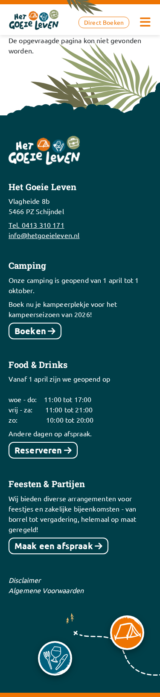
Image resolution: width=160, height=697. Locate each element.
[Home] (34, 18)
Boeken (30, 330)
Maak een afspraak (54, 545)
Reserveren (38, 450)
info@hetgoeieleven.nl (44, 235)
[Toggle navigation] (145, 22)
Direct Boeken (104, 22)
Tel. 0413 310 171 (36, 225)
